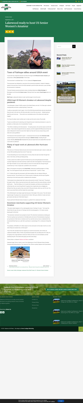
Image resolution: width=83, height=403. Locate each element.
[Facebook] (79, 1)
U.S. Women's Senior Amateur (41, 270)
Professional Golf (51, 8)
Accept (60, 401)
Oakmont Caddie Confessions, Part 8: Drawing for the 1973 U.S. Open (72, 312)
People (73, 5)
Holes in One (60, 8)
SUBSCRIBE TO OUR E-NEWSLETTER (34, 5)
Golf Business (36, 8)
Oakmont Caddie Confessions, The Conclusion (68, 73)
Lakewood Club (25, 270)
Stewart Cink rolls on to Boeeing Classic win (67, 58)
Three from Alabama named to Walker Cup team (68, 66)
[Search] (74, 46)
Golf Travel (68, 5)
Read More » (64, 60)
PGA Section (46, 5)
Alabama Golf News (23, 239)
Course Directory (77, 8)
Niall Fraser (31, 270)
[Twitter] (81, 1)
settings (53, 401)
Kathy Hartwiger (17, 270)
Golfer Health (43, 8)
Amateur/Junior (54, 5)
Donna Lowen (10, 270)
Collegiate (61, 5)
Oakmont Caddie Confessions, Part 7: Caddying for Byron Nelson (71, 322)
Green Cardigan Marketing (27, 328)
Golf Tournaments (68, 8)
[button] (76, 1)
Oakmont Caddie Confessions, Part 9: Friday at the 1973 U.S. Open (72, 301)
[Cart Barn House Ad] (20, 262)
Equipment (79, 5)
